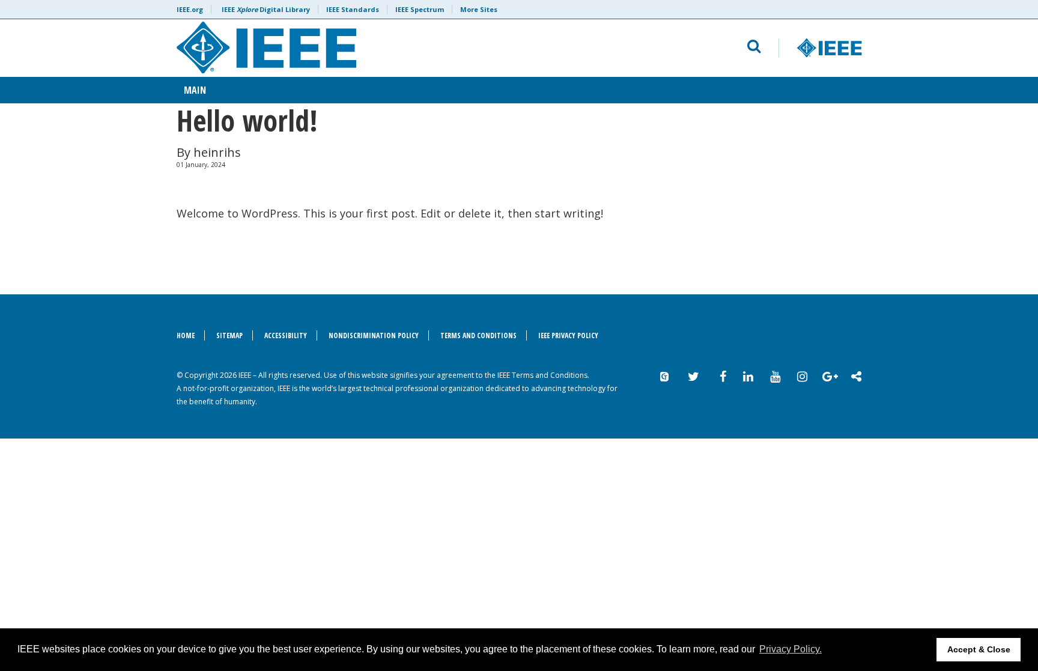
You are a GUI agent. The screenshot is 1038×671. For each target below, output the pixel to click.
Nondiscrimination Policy (374, 335)
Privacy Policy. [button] (790, 649)
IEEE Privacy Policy (568, 335)
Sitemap (229, 335)
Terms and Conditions (478, 335)
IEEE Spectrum (419, 9)
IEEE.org (190, 9)
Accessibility (285, 335)
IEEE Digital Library (266, 9)
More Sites (478, 9)
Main (195, 90)
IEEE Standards (352, 9)
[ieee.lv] (373, 48)
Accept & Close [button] (978, 649)
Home (186, 335)
